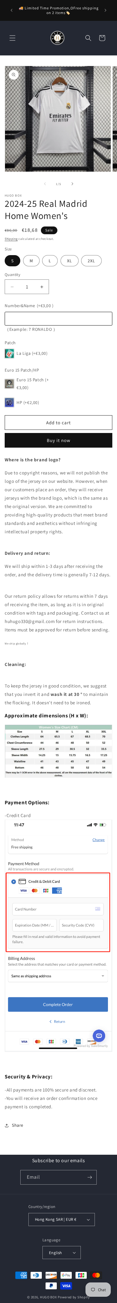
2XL (91, 261)
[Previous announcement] (11, 10)
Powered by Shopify (74, 1297)
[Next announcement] (105, 10)
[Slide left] (45, 184)
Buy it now (59, 440)
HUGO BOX (48, 1297)
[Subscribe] (89, 1177)
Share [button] (17, 1125)
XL (69, 261)
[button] (12, 38)
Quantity (12, 274)
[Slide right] (72, 184)
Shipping (11, 239)
